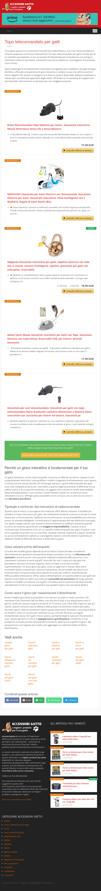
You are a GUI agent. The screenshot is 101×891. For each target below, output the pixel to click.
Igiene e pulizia (10, 852)
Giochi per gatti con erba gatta (32, 679)
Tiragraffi (8, 867)
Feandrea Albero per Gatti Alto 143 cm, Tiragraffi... (78, 800)
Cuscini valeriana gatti (32, 645)
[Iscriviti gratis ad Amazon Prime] (50, 19)
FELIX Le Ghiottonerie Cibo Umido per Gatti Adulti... (78, 753)
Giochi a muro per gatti (79, 645)
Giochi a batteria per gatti (56, 645)
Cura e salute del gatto (14, 832)
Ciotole (7, 821)
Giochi (9, 46)
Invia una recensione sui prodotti (16, 799)
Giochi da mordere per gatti (32, 662)
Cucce (6, 828)
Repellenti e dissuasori (14, 859)
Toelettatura (9, 871)
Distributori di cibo (12, 836)
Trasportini (9, 875)
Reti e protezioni (11, 863)
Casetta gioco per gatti (9, 645)
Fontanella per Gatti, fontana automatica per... (75, 784)
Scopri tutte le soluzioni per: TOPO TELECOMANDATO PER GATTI (50, 455)
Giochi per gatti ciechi (9, 677)
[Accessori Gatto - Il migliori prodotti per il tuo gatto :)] (18, 7)
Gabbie (7, 840)
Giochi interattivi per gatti (56, 660)
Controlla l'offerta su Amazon (79, 150)
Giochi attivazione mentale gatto (10, 662)
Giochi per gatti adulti (79, 660)
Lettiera (7, 855)
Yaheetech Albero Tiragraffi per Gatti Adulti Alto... (76, 737)
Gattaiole (8, 844)
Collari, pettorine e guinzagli (16, 824)
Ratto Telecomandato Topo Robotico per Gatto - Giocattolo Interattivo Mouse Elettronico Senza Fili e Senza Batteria (48, 126)
